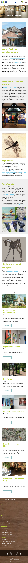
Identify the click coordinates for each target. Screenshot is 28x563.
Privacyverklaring (17, 561)
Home (2, 499)
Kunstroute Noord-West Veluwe (18, 198)
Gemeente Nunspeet (6, 517)
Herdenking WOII (6, 523)
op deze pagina (21, 204)
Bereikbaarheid (5, 528)
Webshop (4, 545)
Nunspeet (4, 507)
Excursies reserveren (7, 543)
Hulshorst (4, 513)
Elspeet (3, 509)
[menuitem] (15, 2)
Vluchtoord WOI (5, 521)
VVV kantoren (5, 539)
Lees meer (6, 325)
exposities (18, 164)
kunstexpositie (9, 167)
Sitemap (9, 561)
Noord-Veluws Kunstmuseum (17, 58)
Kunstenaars (5, 519)
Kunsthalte (13, 170)
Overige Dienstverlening (7, 534)
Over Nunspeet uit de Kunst (8, 541)
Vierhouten (4, 511)
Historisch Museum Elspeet (10, 87)
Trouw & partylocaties (7, 532)
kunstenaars (18, 62)
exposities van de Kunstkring (9, 172)
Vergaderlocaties (6, 530)
